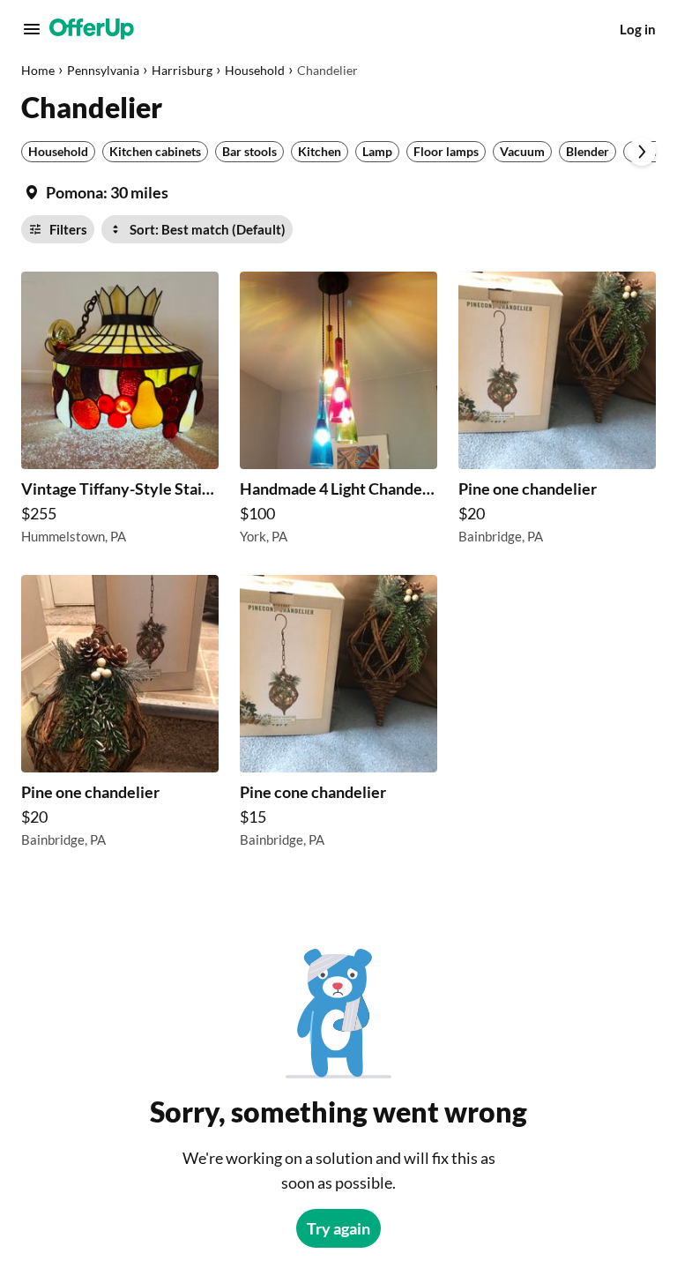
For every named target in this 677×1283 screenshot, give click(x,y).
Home (38, 70)
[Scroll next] (642, 152)
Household (255, 70)
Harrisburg (182, 70)
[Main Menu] (31, 29)
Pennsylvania (103, 70)
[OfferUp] (91, 29)
